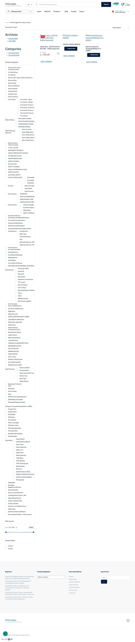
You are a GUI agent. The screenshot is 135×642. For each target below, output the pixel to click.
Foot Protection (12, 304)
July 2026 (11, 41)
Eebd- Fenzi (23, 234)
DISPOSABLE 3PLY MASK (15, 399)
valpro (20, 296)
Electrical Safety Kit (13, 86)
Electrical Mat (12, 83)
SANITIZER (30, 183)
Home (39, 11)
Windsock (19, 469)
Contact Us (72, 593)
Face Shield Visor (13, 252)
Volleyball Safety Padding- (26, 124)
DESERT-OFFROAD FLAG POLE (25, 474)
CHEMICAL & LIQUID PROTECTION (18, 343)
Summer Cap (23, 376)
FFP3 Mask (11, 417)
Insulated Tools (12, 94)
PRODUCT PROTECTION (15, 359)
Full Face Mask (12, 391)
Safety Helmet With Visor (27, 373)
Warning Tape (20, 480)
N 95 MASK (30, 180)
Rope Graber (21, 277)
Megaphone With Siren (14, 487)
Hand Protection (13, 327)
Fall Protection (9, 270)
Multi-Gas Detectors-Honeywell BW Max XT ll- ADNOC (93, 48)
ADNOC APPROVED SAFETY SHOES (18, 316)
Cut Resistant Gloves (14, 329)
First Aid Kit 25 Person (26, 110)
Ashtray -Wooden (13, 503)
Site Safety (11, 485)
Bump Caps (23, 378)
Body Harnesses (22, 285)
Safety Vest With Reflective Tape (17, 169)
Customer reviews (74, 587)
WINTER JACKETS (13, 172)
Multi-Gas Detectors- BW (27, 242)
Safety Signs (11, 509)
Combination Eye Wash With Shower (18, 217)
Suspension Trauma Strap (25, 279)
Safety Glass (27, 210)
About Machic (73, 579)
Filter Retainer (12, 420)
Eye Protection (12, 205)
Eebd (9, 386)
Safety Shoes (12, 325)
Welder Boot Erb (13, 314)
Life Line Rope (22, 287)
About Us (47, 11)
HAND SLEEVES (12, 354)
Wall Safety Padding (24, 126)
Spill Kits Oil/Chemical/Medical (17, 511)
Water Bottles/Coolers (14, 498)
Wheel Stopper (20, 466)
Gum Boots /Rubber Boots (15, 308)
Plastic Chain (20, 444)
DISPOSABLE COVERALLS (15, 150)
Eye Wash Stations (28, 207)
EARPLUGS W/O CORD (26, 199)
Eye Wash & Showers (14, 215)
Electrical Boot (12, 80)
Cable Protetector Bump (23, 471)
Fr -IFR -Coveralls (13, 147)
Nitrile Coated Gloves (14, 337)
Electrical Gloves (13, 96)
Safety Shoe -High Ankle (15, 322)
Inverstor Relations (74, 582)
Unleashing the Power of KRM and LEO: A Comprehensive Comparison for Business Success (17, 587)
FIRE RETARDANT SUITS (15, 158)
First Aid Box (24, 116)
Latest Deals (28, 188)
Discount (10, 186)
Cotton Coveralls (13, 145)
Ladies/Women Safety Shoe (16, 319)
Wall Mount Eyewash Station (16, 226)
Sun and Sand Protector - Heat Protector (20, 514)
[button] (45, 61)
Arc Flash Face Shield (14, 249)
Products (56, 11)
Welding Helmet (12, 257)
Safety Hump (20, 452)
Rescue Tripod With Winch (15, 492)
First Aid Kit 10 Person (26, 105)
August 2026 (13, 38)
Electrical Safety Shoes (14, 306)
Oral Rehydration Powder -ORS (17, 495)
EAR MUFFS (23, 194)
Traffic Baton (19, 458)
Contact (73, 11)
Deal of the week (29, 186)
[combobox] (121, 27)
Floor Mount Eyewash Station (16, 220)
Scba (21, 239)
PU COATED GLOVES (14, 362)
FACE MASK (11, 414)
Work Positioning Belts (24, 301)
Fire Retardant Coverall (14, 156)
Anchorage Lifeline (23, 268)
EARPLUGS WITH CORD (27, 202)
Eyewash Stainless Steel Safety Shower (19, 228)
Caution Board (20, 439)
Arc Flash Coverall (13, 69)
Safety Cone (19, 450)
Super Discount (29, 191)
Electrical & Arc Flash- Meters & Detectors (20, 77)
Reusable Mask (12, 436)
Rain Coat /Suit (12, 164)
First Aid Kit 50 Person (26, 113)
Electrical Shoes (12, 88)
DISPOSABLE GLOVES (14, 346)
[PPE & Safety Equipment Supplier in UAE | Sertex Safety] (13, 4)
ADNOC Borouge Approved (10, 132)
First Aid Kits (12, 99)
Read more (71, 48)
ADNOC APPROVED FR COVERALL (18, 153)
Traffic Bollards (20, 461)
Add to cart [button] (58, 53)
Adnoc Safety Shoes (28, 140)
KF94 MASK (30, 177)
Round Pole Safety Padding (26, 121)
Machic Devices (73, 584)
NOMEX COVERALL (14, 161)
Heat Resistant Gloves (14, 332)
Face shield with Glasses (15, 263)
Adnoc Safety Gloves (28, 135)
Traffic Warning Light (22, 463)
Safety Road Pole (21, 455)
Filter (31, 527)
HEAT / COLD (12, 357)
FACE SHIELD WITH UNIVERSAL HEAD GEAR (21, 266)
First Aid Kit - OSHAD (26, 102)
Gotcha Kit (21, 271)
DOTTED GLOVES (13, 348)
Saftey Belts (11, 482)
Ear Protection (12, 194)
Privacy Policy (73, 590)
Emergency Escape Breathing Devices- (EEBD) (18, 406)
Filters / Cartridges (13, 422)
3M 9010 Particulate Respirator (17, 397)
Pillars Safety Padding (24, 118)
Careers (71, 576)
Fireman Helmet (24, 370)
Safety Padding (9, 120)
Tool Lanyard (21, 282)
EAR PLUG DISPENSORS (27, 196)
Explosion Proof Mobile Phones (17, 506)
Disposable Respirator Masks (16, 402)
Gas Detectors (12, 231)
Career (81, 11)
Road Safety (8, 440)
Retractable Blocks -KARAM (26, 290)
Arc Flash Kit (11, 75)
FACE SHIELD (12, 260)
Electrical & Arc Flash (14, 67)
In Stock (10, 546)
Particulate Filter (13, 431)
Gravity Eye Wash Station (15, 223)
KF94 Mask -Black (13, 425)
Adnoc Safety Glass (27, 132)
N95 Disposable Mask (14, 428)
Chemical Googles (28, 205)
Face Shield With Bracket (15, 255)
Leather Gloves (12, 335)
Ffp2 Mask (11, 388)
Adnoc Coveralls (27, 129)
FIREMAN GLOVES (13, 351)
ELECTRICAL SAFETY (14, 175)
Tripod (20, 293)
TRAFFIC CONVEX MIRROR (71, 44)
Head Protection (10, 369)
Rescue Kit (21, 274)
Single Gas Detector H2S (27, 245)
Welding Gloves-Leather (15, 365)
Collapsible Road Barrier (23, 441)
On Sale (10, 548)
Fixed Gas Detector (25, 236)
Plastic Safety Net (21, 447)
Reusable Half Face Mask (15, 433)
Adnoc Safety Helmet (28, 137)
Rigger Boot (11, 311)
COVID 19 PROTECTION (15, 177)
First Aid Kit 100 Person (27, 107)
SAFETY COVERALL (14, 166)
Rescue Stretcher (13, 490)
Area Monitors (24, 231)
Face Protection (12, 247)
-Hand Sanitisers (13, 340)
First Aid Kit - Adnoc (26, 99)
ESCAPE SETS (12, 412)
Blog (66, 11)
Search (106, 4)
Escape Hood (12, 409)
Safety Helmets (24, 381)
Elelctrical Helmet (25, 367)
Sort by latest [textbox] (117, 27)
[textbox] (51, 577)
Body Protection (13, 143)
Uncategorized (13, 53)
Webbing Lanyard (23, 298)
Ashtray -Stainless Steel (15, 501)
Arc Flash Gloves (13, 72)
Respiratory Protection (14, 384)
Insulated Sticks (12, 91)
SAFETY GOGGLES (28, 213)
